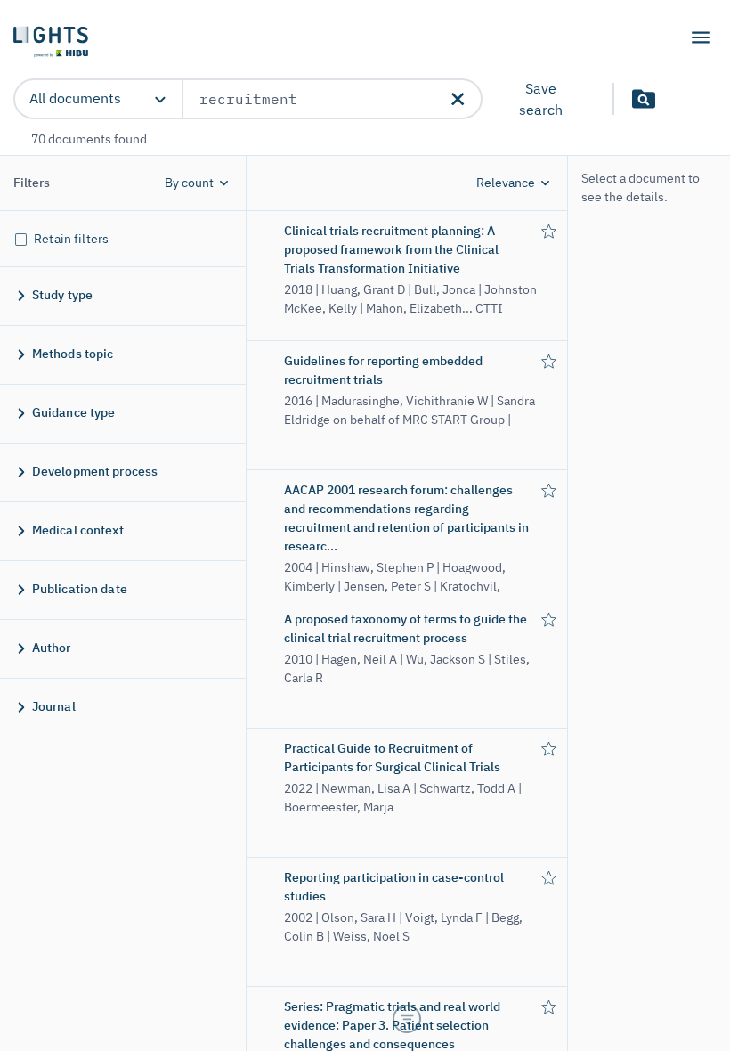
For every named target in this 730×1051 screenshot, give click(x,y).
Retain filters (71, 239)
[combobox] (317, 99)
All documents (75, 98)
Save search (541, 98)
